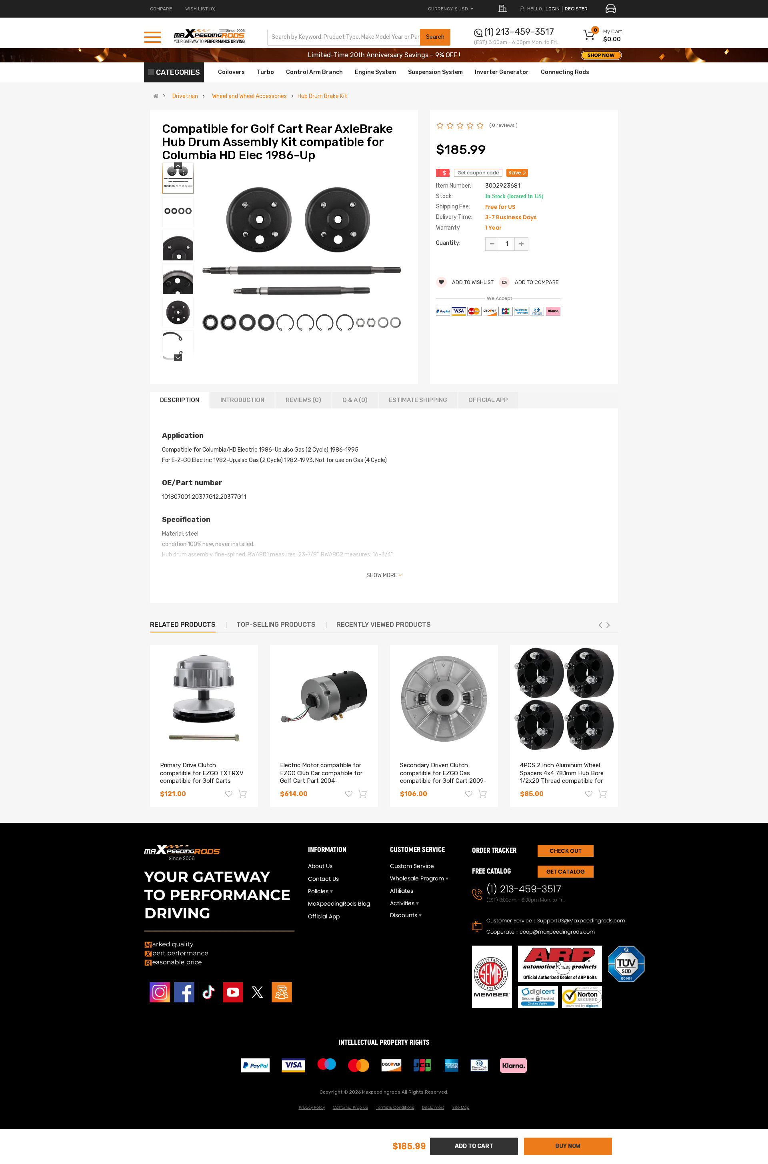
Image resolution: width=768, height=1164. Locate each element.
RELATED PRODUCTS (183, 624)
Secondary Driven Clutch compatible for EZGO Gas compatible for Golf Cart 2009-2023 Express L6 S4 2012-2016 (443, 777)
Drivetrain (185, 96)
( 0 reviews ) (503, 125)
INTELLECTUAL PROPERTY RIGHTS (384, 1042)
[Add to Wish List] (229, 795)
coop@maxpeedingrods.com (557, 932)
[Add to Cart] (243, 793)
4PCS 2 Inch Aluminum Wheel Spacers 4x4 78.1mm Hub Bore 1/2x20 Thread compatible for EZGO (562, 777)
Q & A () (355, 400)
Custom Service (412, 866)
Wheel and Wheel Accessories (249, 96)
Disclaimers (433, 1107)
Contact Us (323, 879)
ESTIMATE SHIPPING (418, 400)
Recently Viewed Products (383, 624)
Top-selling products (276, 624)
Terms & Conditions (395, 1107)
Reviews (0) (303, 400)
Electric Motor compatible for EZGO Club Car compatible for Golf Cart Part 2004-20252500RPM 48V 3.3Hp (321, 777)
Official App (488, 400)
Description (179, 400)
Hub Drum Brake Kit (322, 96)
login (553, 9)
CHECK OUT (566, 851)
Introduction (242, 400)
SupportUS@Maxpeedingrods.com (581, 920)
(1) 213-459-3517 (519, 31)
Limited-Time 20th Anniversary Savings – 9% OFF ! (384, 55)
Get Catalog (565, 872)
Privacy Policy (312, 1107)
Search (435, 37)
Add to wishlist (472, 282)
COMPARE (161, 9)
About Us (320, 866)
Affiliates (401, 891)
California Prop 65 (350, 1107)
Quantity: (448, 243)
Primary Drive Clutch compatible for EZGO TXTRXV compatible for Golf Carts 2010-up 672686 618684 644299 (202, 781)
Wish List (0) (200, 9)
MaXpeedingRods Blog (339, 904)
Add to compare (536, 282)
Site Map (461, 1107)
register (576, 9)
